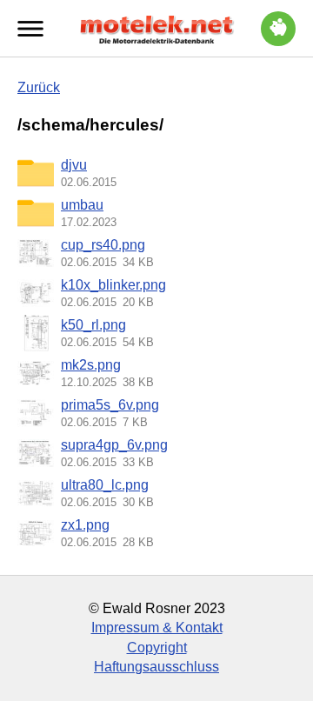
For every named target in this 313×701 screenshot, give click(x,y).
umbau (82, 204)
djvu (74, 164)
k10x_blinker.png (113, 284)
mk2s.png (91, 364)
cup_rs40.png (103, 244)
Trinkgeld (278, 28)
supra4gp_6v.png (114, 444)
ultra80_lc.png (105, 484)
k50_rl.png (93, 324)
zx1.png (85, 524)
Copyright (157, 647)
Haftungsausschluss (156, 666)
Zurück (38, 87)
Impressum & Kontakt (157, 627)
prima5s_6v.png (110, 404)
